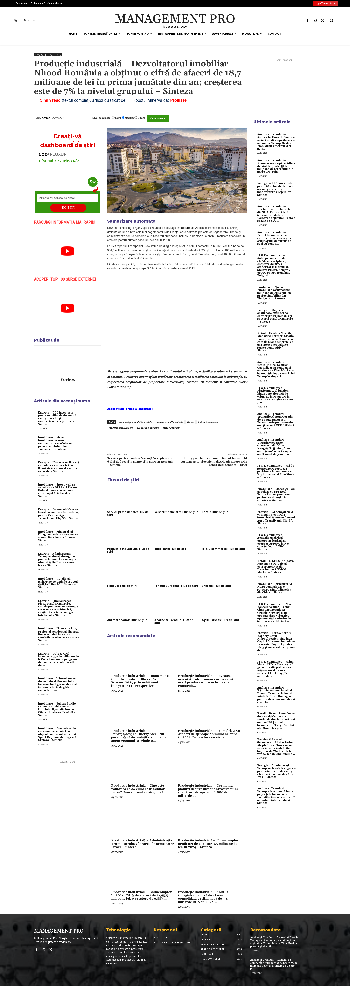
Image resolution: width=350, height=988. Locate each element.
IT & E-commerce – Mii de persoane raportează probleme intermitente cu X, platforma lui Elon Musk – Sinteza (275, 471)
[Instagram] (315, 20)
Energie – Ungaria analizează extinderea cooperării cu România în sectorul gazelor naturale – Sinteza (58, 467)
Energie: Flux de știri (216, 586)
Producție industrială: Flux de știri (128, 550)
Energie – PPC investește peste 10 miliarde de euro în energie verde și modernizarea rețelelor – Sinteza (57, 418)
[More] (176, 439)
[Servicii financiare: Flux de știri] (177, 496)
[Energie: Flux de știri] (224, 570)
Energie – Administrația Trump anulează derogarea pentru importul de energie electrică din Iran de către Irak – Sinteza (57, 559)
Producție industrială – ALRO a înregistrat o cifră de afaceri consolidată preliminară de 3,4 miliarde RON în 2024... (203, 897)
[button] (331, 20)
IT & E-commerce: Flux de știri (223, 549)
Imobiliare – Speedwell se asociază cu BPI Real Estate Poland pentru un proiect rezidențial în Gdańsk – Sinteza (57, 490)
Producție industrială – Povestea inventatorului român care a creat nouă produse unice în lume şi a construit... (205, 681)
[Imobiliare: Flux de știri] (177, 533)
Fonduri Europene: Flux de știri (176, 586)
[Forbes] (67, 362)
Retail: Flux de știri (215, 512)
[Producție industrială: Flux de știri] (130, 533)
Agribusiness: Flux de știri (220, 620)
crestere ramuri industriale (169, 422)
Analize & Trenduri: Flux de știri (173, 621)
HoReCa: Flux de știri (122, 586)
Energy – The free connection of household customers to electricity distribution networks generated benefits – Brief (214, 462)
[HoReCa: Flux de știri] (130, 570)
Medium (129, 118)
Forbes (46, 118)
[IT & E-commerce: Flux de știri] (224, 533)
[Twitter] (322, 20)
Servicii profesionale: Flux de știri (128, 513)
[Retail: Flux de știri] (224, 496)
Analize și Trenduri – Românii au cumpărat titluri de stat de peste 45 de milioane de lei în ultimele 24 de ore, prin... (276, 166)
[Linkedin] (166, 439)
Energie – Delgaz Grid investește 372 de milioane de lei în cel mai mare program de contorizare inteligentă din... (58, 659)
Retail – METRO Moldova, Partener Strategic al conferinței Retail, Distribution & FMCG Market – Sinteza (275, 566)
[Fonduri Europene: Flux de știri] (177, 570)
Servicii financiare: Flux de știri (176, 512)
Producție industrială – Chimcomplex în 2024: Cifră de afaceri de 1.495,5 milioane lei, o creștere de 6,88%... (141, 895)
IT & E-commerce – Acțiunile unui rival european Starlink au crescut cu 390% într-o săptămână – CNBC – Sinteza (273, 542)
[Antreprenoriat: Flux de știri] (130, 604)
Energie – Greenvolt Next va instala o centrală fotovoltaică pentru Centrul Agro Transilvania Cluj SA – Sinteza (58, 514)
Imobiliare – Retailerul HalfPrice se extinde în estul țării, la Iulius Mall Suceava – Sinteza (58, 583)
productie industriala (148, 427)
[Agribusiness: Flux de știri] (224, 604)
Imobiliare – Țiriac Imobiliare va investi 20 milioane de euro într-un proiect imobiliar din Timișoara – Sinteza (55, 443)
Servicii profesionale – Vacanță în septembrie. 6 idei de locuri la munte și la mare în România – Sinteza (140, 462)
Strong (141, 118)
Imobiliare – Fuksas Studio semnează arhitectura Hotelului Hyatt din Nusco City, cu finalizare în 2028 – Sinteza (57, 709)
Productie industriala (48, 55)
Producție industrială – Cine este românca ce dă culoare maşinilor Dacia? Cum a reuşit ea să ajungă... (138, 789)
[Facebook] (307, 20)
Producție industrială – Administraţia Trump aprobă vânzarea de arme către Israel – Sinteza (142, 844)
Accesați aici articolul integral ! (130, 409)
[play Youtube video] (67, 251)
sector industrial (171, 427)
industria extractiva (208, 422)
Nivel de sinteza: (101, 118)
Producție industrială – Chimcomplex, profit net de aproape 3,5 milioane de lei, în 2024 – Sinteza (209, 844)
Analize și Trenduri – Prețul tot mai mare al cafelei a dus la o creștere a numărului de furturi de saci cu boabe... (275, 238)
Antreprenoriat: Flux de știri (127, 620)
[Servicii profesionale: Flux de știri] (130, 496)
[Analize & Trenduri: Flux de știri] (177, 604)
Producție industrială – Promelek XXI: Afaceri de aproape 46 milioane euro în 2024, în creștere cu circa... (209, 734)
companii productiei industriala (135, 422)
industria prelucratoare (121, 427)
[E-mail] (225, 118)
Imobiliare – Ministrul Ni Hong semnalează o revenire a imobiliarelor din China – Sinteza (58, 536)
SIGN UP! (68, 207)
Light (118, 118)
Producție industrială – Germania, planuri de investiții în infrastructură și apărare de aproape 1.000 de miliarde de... (208, 791)
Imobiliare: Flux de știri (170, 549)
